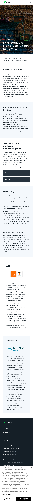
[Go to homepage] (8, 2)
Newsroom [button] (5, 440)
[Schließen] (31, 467)
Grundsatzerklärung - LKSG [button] (13, 462)
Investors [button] (5, 437)
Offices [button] (5, 435)
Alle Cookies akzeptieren (24, 499)
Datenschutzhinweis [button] (10, 451)
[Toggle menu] (30, 2)
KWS (8, 266)
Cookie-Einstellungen (8, 499)
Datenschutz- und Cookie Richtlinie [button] (11, 448)
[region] (16, 484)
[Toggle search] (25, 2)
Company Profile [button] (7, 432)
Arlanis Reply (11, 340)
